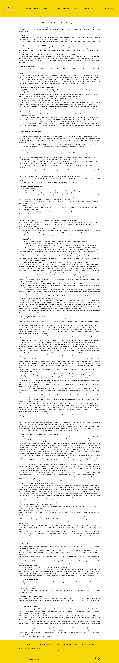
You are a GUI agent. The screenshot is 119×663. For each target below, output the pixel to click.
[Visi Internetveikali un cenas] (23, 659)
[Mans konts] (108, 8)
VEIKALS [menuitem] (28, 8)
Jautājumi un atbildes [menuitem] (73, 644)
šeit (62, 243)
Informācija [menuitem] (44, 8)
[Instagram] (98, 658)
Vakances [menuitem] (75, 8)
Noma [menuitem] (58, 8)
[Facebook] (95, 658)
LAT (114, 8)
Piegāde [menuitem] (52, 8)
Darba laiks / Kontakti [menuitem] (87, 8)
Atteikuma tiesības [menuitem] (59, 644)
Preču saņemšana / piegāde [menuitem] (43, 644)
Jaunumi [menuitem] (35, 8)
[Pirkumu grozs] (105, 8)
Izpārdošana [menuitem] (66, 8)
